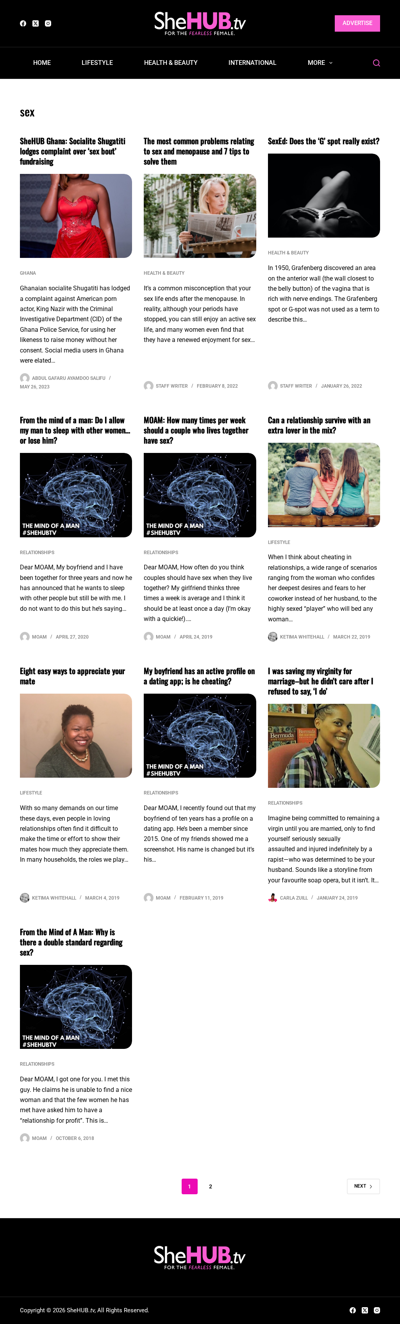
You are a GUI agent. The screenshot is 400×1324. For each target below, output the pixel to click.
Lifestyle (97, 62)
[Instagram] (48, 23)
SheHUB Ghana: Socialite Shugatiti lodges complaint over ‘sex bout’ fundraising (72, 151)
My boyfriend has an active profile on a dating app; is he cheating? (199, 676)
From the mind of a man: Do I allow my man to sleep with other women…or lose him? (75, 430)
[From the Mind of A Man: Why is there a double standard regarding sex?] (76, 1007)
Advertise (357, 23)
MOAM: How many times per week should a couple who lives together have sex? (196, 430)
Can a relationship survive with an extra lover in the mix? (319, 425)
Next (360, 1186)
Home (42, 62)
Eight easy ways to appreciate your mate (72, 676)
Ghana (28, 273)
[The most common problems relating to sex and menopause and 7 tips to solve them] (200, 216)
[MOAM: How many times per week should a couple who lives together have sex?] (200, 495)
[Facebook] (23, 23)
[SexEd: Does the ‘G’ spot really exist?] (324, 196)
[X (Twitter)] (35, 23)
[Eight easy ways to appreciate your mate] (76, 736)
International (253, 62)
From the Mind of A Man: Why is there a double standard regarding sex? (71, 942)
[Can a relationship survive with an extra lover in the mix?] (324, 485)
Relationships (37, 552)
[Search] (376, 62)
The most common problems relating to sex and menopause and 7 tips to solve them (199, 151)
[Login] (324, 24)
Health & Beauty (171, 62)
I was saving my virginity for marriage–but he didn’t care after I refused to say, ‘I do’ (320, 681)
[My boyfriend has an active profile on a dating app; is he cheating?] (200, 736)
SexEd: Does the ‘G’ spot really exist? (324, 141)
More (316, 62)
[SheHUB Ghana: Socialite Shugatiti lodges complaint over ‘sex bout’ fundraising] (76, 216)
